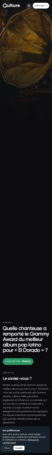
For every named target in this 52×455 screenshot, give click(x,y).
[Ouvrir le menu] (29, 6)
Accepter (19, 448)
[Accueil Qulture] (11, 6)
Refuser (7, 448)
